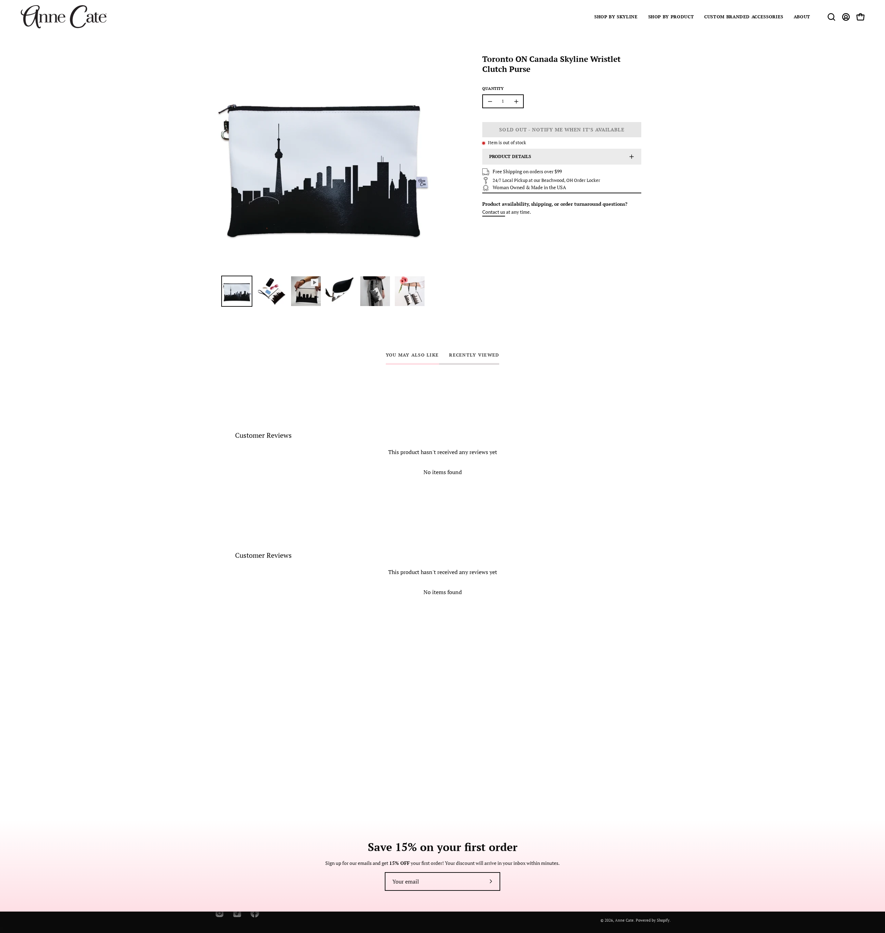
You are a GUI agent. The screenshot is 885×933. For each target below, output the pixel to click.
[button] (616, 17)
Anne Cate (624, 920)
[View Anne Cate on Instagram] (218, 913)
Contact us (493, 212)
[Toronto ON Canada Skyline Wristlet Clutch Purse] (236, 291)
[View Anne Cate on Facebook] (254, 913)
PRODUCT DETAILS (510, 156)
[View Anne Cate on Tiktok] (236, 913)
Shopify (663, 920)
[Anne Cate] (64, 16)
